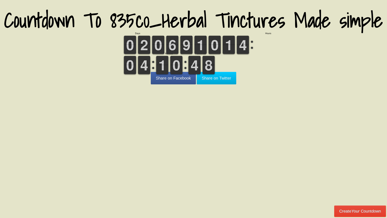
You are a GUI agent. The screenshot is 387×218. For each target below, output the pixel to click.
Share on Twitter (216, 78)
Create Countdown (360, 211)
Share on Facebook (173, 78)
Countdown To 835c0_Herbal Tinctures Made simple (193, 20)
